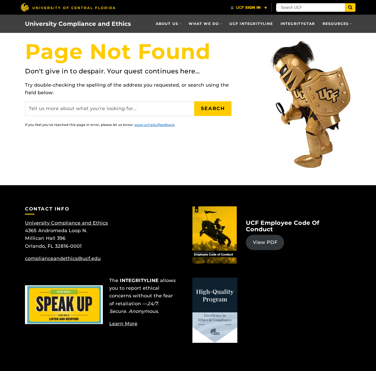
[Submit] (350, 7)
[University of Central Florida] (68, 7)
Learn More (123, 323)
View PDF (265, 242)
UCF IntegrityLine (251, 23)
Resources (336, 23)
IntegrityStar (298, 23)
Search (213, 108)
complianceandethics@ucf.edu (63, 258)
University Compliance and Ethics (78, 23)
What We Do (204, 23)
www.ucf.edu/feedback (154, 125)
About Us (167, 23)
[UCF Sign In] (249, 8)
